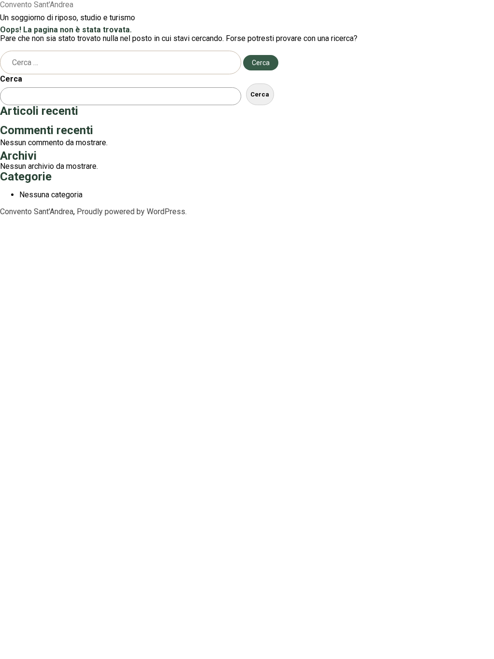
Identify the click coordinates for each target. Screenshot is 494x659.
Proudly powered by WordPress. (132, 211)
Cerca (11, 78)
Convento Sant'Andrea (36, 4)
